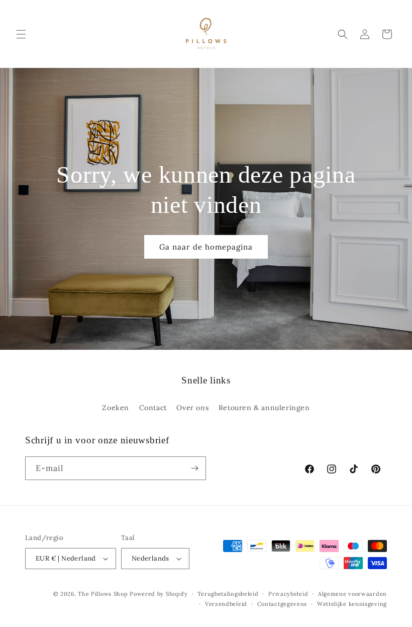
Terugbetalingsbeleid (227, 593)
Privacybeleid (288, 593)
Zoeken (115, 407)
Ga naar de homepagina (206, 246)
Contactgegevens (282, 603)
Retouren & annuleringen (264, 407)
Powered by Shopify (159, 593)
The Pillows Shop (103, 593)
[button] (21, 34)
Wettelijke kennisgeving (352, 603)
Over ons (192, 407)
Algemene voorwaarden (352, 593)
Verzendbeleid (226, 603)
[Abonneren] (194, 468)
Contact (153, 407)
